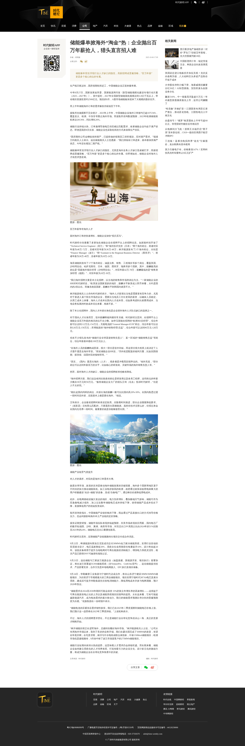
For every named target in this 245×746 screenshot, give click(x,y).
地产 (95, 26)
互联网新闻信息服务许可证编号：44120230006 (157, 728)
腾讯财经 (192, 709)
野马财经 (181, 709)
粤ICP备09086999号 (75, 728)
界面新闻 (191, 700)
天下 (116, 704)
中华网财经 (168, 714)
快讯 (53, 26)
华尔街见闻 (168, 704)
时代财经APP (182, 2)
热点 (139, 26)
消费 (74, 26)
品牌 (150, 26)
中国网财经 (179, 700)
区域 (171, 26)
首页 (42, 26)
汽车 (105, 26)
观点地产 (191, 704)
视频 (181, 26)
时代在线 (167, 700)
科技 (116, 26)
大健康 (127, 26)
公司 (84, 26)
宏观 (63, 26)
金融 (160, 26)
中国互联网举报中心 (92, 734)
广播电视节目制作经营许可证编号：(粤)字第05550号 (111, 728)
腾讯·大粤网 (168, 709)
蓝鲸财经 (180, 704)
